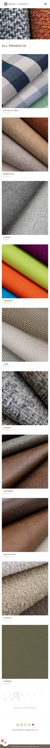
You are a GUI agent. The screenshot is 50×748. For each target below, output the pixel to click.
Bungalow (8, 174)
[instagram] (29, 726)
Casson (7, 428)
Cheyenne (8, 491)
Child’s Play (9, 554)
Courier (7, 681)
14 (5, 699)
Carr (5, 364)
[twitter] (25, 726)
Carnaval (8, 301)
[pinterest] (21, 726)
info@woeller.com (31, 730)
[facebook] (17, 726)
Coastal (7, 618)
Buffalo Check (11, 110)
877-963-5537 (18, 730)
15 (12, 699)
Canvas (7, 237)
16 (18, 699)
